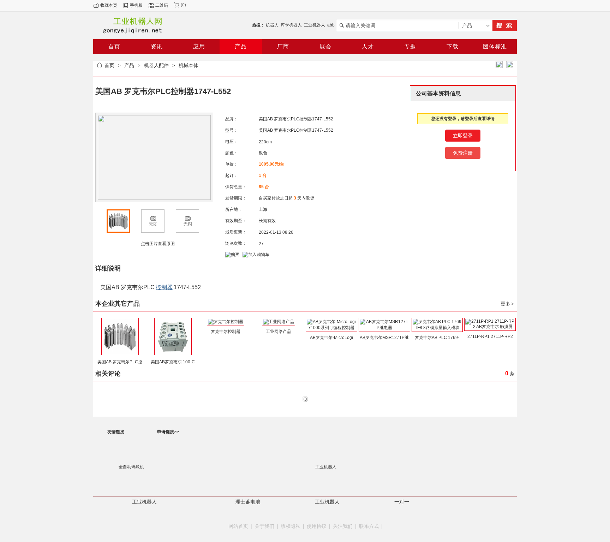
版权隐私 (290, 526)
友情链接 (115, 431)
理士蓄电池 (247, 502)
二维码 (161, 5)
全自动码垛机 (131, 466)
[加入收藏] (499, 64)
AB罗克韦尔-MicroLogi (331, 337)
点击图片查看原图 (157, 243)
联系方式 (369, 526)
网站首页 (238, 526)
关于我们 (264, 526)
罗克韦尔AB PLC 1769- (437, 337)
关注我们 (343, 526)
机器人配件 (156, 65)
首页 (109, 65)
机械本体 (188, 65)
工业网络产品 (278, 331)
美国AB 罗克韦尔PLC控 (119, 361)
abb (331, 25)
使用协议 (317, 526)
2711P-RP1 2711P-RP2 (490, 336)
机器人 (272, 25)
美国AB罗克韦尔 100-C (173, 361)
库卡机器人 (291, 25)
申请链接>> (168, 431)
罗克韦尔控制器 (225, 331)
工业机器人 (314, 25)
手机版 (136, 5)
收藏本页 (108, 5)
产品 (129, 65)
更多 (507, 303)
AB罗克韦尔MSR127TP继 (384, 337)
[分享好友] (509, 64)
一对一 (401, 502)
